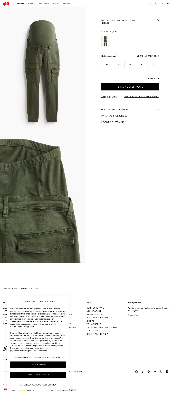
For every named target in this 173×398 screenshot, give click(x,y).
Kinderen (44, 3)
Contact (91, 321)
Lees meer (133, 315)
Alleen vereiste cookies (37, 375)
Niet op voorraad (108, 56)
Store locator (94, 314)
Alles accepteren (38, 365)
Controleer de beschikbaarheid (141, 97)
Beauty (66, 3)
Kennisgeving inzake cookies (101, 327)
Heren (31, 3)
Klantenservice (95, 308)
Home (56, 3)
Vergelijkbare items (148, 56)
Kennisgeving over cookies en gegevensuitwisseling (37, 357)
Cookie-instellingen (97, 334)
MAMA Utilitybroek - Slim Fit (27, 288)
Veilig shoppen (94, 324)
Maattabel (153, 78)
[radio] (105, 41)
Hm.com (6, 288)
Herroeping (92, 331)
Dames (20, 3)
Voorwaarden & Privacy (99, 318)
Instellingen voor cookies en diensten (38, 385)
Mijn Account (93, 311)
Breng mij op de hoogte (130, 87)
